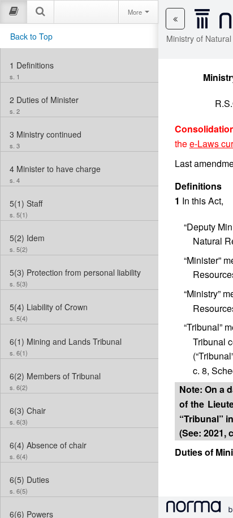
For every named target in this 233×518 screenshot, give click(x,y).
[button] (175, 18)
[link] (79, 65)
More (136, 11)
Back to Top (31, 36)
